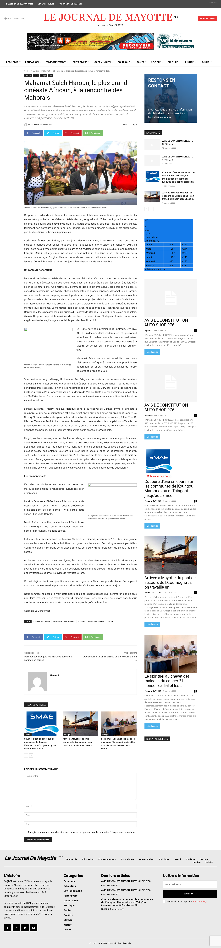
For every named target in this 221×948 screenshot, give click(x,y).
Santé (177, 859)
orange (43, 75)
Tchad (110, 621)
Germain (35, 124)
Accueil (27, 71)
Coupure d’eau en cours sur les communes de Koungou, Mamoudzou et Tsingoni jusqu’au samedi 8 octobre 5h (127, 902)
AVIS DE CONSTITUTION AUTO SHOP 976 (166, 322)
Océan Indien (146, 859)
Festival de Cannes (41, 621)
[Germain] (26, 124)
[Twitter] (24, 927)
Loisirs (36, 75)
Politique (164, 859)
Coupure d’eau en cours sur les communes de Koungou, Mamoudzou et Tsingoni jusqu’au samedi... (169, 488)
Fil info (28, 735)
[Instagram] (16, 927)
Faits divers (127, 859)
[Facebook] (7, 927)
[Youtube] (33, 927)
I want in (188, 894)
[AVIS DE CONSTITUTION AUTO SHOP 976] (152, 144)
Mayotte (81, 621)
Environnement (107, 859)
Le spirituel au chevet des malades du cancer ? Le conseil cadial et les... (167, 681)
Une (50, 75)
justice (197, 862)
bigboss (148, 330)
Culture (36, 71)
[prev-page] (26, 755)
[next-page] (31, 755)
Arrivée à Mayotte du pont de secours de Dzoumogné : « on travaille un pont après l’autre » (77, 742)
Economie (71, 859)
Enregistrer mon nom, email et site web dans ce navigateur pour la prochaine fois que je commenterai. (82, 832)
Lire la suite (152, 352)
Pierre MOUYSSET (152, 501)
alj (103, 885)
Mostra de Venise (96, 621)
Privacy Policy (199, 901)
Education (88, 859)
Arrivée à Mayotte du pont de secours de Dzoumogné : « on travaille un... (170, 582)
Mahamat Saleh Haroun (64, 621)
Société (190, 859)
